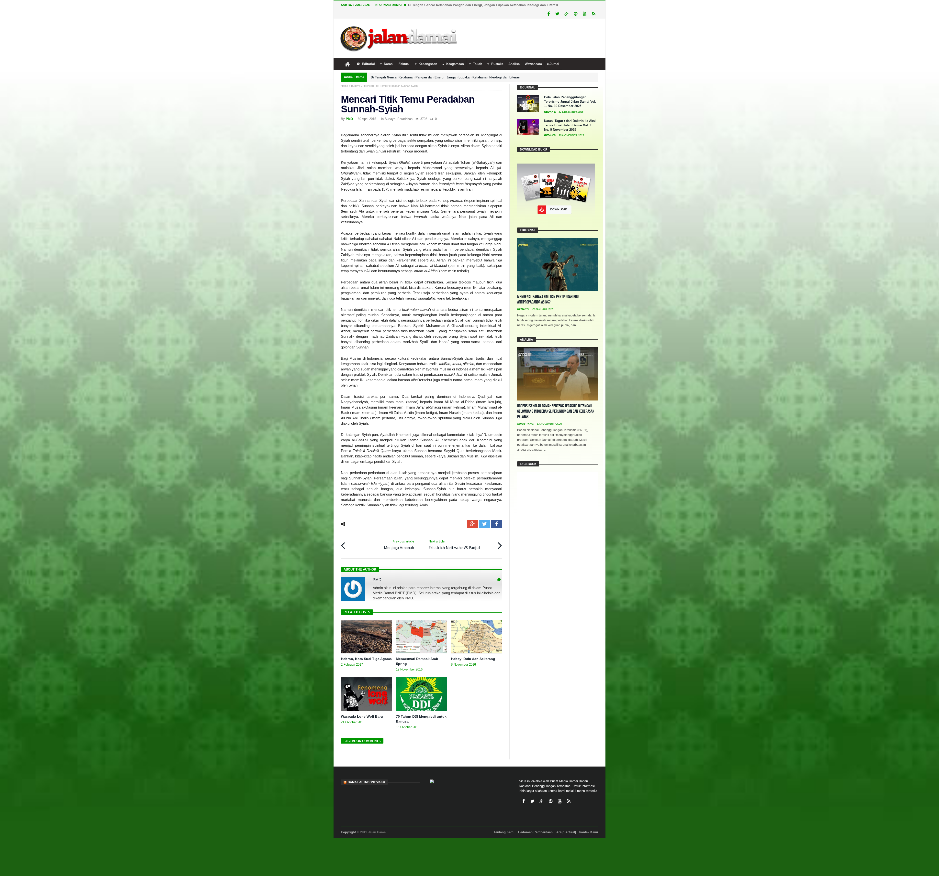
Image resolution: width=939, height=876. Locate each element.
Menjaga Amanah (399, 535)
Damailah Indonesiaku (366, 773)
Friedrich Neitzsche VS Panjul (454, 535)
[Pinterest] (575, 5)
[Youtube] (584, 5)
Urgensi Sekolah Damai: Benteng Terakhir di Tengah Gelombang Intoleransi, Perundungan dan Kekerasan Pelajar (555, 402)
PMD (349, 110)
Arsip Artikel (565, 823)
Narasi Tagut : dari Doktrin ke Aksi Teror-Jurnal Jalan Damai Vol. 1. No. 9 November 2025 (570, 116)
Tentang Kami (504, 823)
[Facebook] (548, 5)
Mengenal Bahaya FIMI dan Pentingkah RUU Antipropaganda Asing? (548, 290)
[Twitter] (557, 5)
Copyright (348, 823)
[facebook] (496, 515)
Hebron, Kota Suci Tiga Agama (366, 650)
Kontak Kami (588, 823)
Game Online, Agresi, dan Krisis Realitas (439, 5)
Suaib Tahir (526, 414)
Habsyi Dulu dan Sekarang (473, 650)
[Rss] (593, 5)
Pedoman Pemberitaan (535, 823)
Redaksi (550, 102)
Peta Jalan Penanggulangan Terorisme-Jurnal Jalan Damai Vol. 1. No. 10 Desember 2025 (570, 92)
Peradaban (405, 110)
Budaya (355, 76)
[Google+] (566, 5)
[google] (472, 515)
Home (344, 76)
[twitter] (484, 515)
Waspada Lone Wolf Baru (362, 707)
